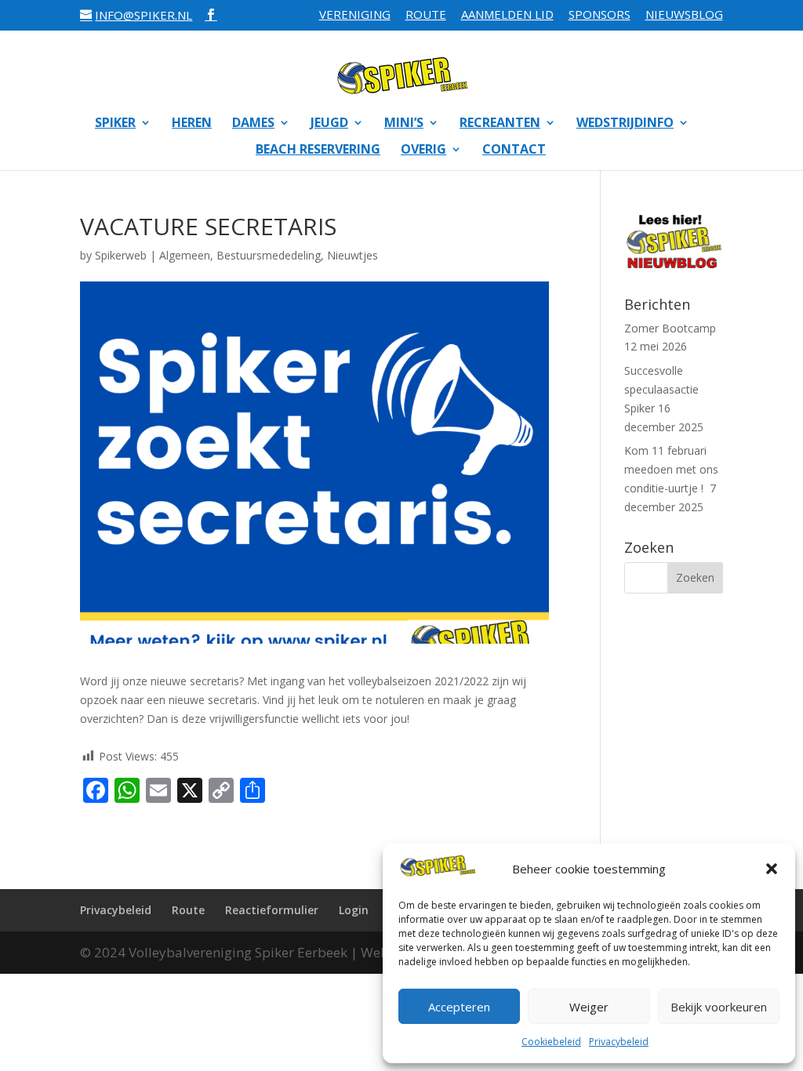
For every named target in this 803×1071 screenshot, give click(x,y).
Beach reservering (318, 150)
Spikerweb (121, 255)
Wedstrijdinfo (625, 124)
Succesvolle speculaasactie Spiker (661, 389)
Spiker (115, 124)
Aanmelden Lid (507, 15)
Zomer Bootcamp (670, 328)
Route (425, 15)
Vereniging (355, 15)
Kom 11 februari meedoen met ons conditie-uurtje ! (671, 469)
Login (354, 909)
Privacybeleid (619, 1041)
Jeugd (329, 124)
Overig (423, 150)
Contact (514, 150)
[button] (771, 869)
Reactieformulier (271, 909)
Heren (192, 124)
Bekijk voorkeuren (718, 1007)
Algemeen (184, 255)
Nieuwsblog (684, 15)
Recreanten (500, 124)
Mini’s (403, 124)
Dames (253, 124)
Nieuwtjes (352, 255)
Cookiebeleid (551, 1041)
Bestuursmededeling (268, 255)
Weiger (589, 1007)
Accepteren (459, 1007)
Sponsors (599, 15)
